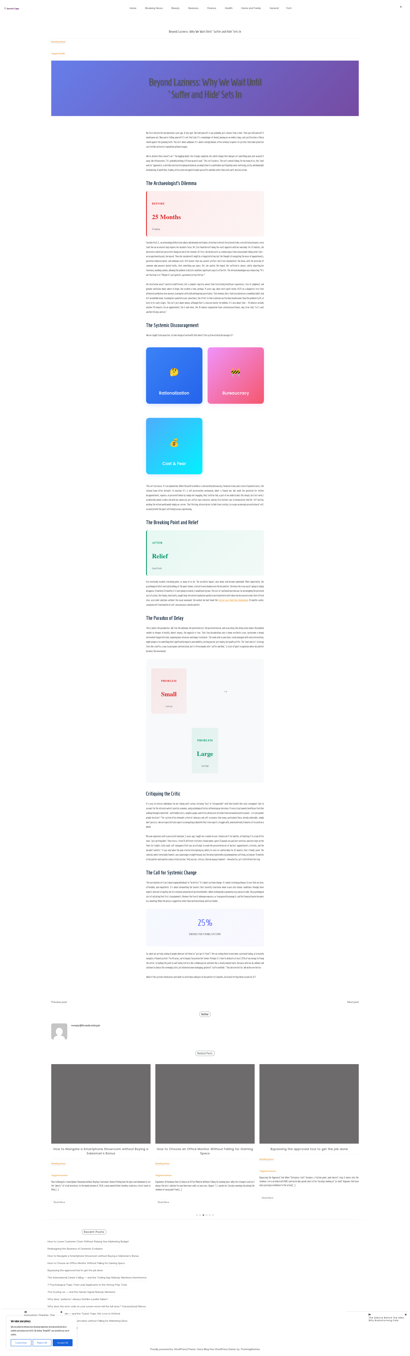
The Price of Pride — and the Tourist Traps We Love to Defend (83, 1313)
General (274, 8)
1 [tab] (197, 1215)
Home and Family (251, 8)
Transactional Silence (134, 1306)
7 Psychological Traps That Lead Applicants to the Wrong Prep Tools (87, 1284)
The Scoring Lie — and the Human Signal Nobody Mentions (81, 1291)
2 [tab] (200, 1215)
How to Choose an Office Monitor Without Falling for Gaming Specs (86, 1263)
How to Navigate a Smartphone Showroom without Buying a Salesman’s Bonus (93, 1255)
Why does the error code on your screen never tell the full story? (84, 1306)
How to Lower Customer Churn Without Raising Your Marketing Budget (88, 1241)
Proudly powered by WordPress (168, 1349)
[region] (41, 1333)
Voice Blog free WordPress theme (216, 1349)
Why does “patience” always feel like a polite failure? (77, 1299)
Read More (59, 1202)
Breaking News (154, 8)
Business (193, 8)
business (63, 1175)
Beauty (175, 8)
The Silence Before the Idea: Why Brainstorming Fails (386, 1319)
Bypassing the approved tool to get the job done (205, 1149)
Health (229, 8)
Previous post (59, 1002)
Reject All (42, 1342)
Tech (289, 8)
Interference (139, 1277)
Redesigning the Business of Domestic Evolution (75, 1248)
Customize (21, 1342)
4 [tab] (206, 1215)
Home (133, 8)
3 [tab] (203, 1215)
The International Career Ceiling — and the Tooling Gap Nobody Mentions (89, 1277)
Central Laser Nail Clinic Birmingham (233, 600)
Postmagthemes (250, 1349)
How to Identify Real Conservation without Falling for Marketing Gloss (87, 1320)
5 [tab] (210, 1215)
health (62, 53)
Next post (353, 1002)
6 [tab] (213, 1215)
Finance (211, 8)
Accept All (62, 1342)
